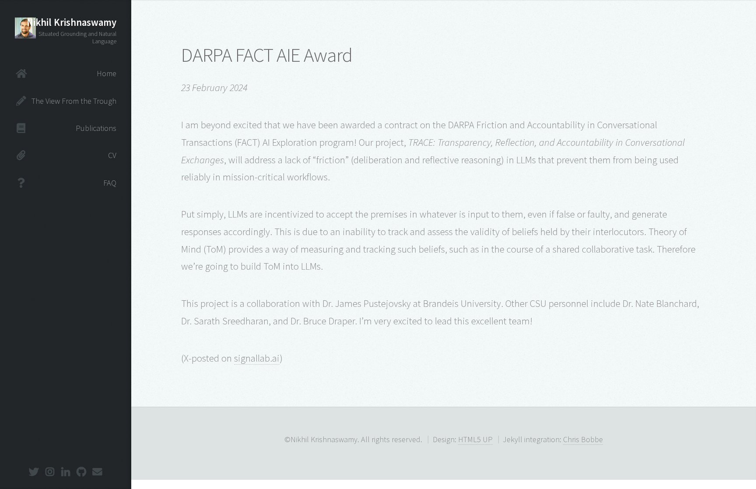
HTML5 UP (475, 439)
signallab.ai (257, 358)
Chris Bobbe (583, 439)
